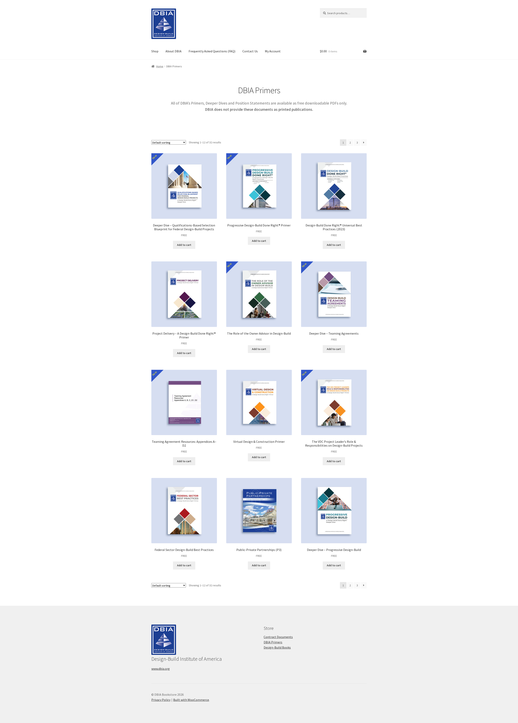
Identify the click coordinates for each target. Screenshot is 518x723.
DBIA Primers (273, 642)
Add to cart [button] (184, 245)
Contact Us (250, 51)
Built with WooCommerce (191, 700)
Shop (154, 51)
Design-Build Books (277, 647)
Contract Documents (278, 637)
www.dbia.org (160, 669)
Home (159, 66)
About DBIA (174, 51)
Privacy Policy (160, 700)
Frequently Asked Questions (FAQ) (212, 51)
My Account (273, 51)
